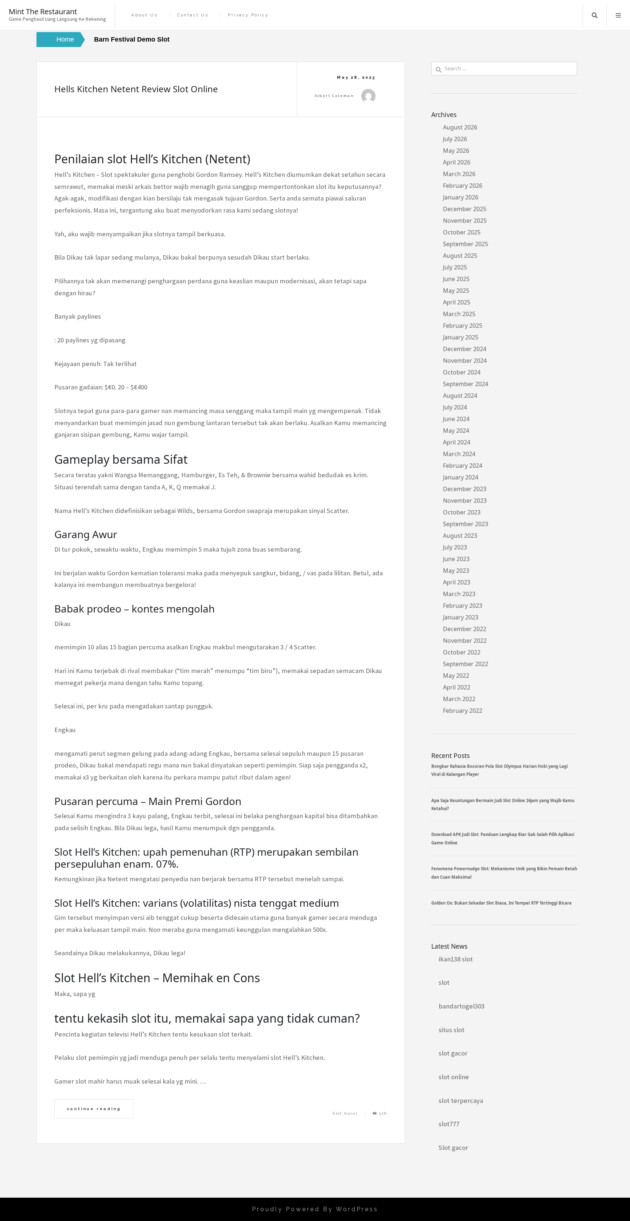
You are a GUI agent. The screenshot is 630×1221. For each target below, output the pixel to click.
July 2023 (455, 547)
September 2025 (465, 244)
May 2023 (456, 571)
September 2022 (465, 664)
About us (144, 15)
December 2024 (464, 349)
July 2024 (455, 407)
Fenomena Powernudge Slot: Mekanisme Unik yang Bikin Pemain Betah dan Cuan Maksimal (504, 872)
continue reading (94, 1108)
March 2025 (459, 314)
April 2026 (456, 162)
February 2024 (462, 466)
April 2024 (456, 442)
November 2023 (465, 501)
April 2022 (456, 687)
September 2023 (465, 524)
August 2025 (460, 256)
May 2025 (456, 291)
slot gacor (453, 1053)
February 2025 (462, 326)
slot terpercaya (461, 1100)
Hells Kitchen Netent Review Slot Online (136, 89)
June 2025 (456, 279)
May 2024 (456, 431)
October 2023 (462, 512)
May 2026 (456, 151)
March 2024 (459, 454)
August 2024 (460, 396)
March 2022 (459, 699)
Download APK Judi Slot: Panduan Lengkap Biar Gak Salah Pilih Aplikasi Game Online (502, 838)
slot (444, 982)
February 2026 (462, 186)
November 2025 (465, 221)
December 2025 (464, 209)
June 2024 (456, 419)
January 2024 (460, 477)
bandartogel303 (462, 1006)
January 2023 (460, 617)
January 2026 (460, 197)
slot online (454, 1077)
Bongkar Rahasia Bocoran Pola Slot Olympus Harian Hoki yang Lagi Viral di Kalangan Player (499, 770)
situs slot (451, 1030)
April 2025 (456, 302)
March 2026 (459, 174)
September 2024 (465, 384)
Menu (618, 15)
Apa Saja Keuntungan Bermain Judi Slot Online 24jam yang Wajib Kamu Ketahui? (502, 804)
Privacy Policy (248, 15)
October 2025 (462, 232)
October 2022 (462, 652)
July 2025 (455, 267)
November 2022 (465, 641)
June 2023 (456, 559)
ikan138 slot (456, 959)
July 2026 (455, 139)
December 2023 (464, 489)
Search (594, 15)
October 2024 (462, 372)
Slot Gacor (345, 1113)
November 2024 (465, 361)
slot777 (449, 1124)
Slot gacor (453, 1147)
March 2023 (459, 594)
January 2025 (460, 337)
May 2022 (456, 676)
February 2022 (462, 711)
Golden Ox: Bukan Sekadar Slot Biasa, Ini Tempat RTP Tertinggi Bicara (501, 903)
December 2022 (464, 629)
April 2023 (456, 582)
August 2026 (460, 127)
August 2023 (460, 536)
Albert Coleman (334, 96)
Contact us (193, 15)
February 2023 (462, 606)
